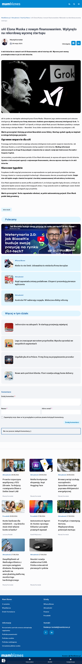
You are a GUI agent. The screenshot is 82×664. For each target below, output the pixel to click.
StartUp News (25, 18)
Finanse (46, 612)
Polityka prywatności (9, 634)
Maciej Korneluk (16, 40)
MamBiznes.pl (5, 18)
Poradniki (47, 615)
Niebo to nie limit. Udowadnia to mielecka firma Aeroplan (41, 265)
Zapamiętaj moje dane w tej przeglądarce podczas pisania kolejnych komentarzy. (34, 417)
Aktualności (15, 18)
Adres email (47, 409)
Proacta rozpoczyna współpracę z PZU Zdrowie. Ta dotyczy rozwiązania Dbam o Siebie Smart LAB (12, 485)
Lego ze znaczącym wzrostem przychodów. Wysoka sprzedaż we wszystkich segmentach (44, 342)
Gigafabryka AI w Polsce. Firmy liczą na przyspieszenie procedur (44, 357)
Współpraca (6, 608)
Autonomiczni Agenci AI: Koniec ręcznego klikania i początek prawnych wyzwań (40, 525)
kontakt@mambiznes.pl (61, 627)
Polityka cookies (8, 638)
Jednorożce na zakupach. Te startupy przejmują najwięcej (41, 324)
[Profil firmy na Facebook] (46, 632)
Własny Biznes (49, 604)
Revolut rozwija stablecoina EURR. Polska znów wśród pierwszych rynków (39, 564)
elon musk (6, 210)
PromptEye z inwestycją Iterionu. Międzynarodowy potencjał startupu (69, 525)
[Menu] (79, 4)
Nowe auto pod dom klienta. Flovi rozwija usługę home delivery (44, 373)
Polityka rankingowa (9, 642)
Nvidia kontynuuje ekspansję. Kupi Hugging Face (38, 482)
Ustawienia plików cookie (11, 646)
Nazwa (4, 409)
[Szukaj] (74, 4)
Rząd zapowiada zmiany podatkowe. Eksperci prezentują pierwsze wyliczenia (45, 283)
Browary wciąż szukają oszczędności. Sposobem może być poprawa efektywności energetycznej (68, 485)
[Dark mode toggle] (69, 4)
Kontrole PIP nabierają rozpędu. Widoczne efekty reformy (41, 300)
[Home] (11, 4)
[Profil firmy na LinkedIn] (52, 632)
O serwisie (6, 604)
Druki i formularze (8, 612)
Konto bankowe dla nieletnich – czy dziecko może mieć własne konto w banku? (14, 525)
